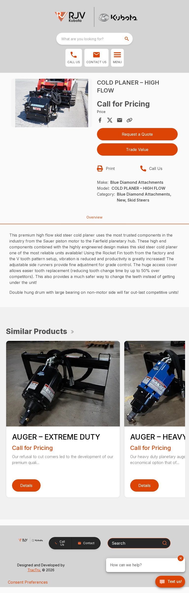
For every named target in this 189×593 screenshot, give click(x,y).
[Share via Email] (120, 120)
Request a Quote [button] (137, 134)
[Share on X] (110, 120)
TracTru (34, 570)
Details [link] (26, 485)
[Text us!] (170, 582)
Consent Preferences (28, 582)
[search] (127, 38)
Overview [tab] (94, 217)
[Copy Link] (129, 120)
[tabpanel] (51, 104)
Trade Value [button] (137, 149)
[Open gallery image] (51, 103)
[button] (73, 58)
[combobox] (94, 39)
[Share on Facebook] (100, 120)
